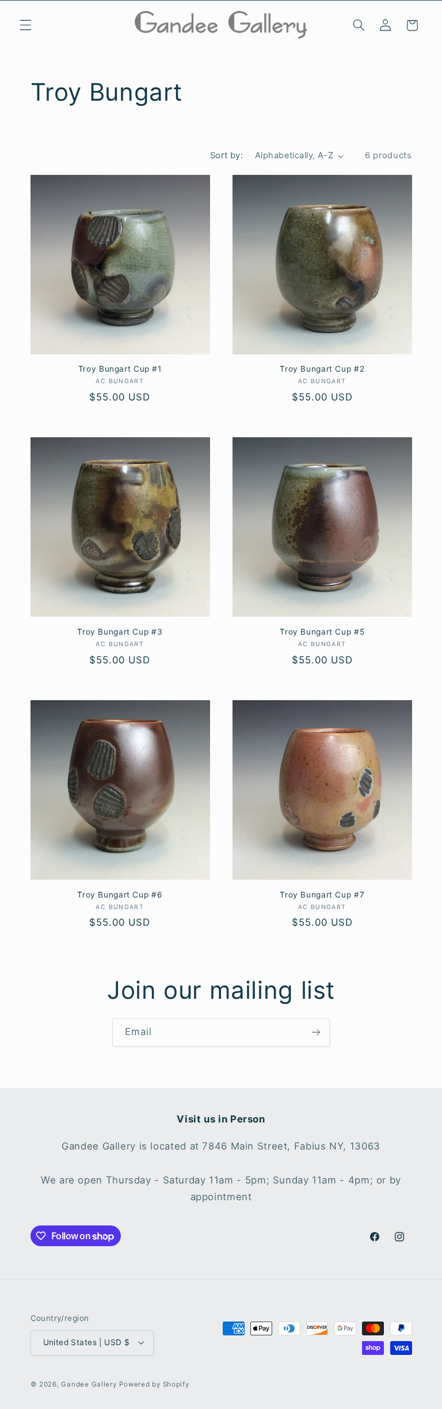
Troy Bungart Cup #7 (322, 894)
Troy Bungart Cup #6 (119, 894)
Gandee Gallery (88, 1384)
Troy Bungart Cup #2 (322, 368)
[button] (25, 25)
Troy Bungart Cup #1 (120, 368)
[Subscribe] (316, 1032)
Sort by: (226, 155)
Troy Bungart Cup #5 (322, 631)
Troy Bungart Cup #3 (119, 631)
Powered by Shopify (154, 1384)
